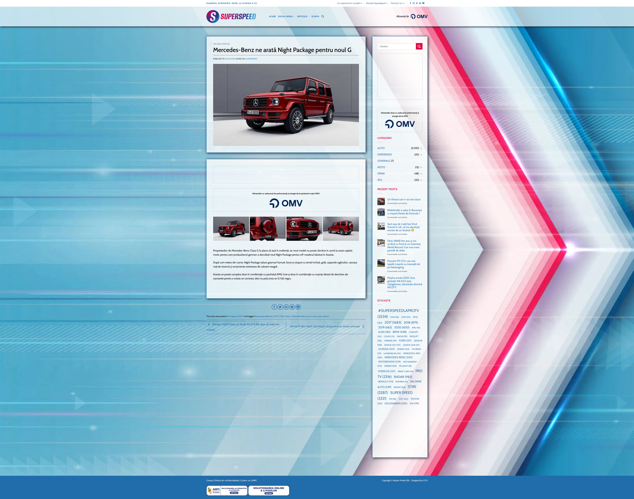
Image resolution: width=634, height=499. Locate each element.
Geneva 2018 (411, 345)
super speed (322, 316)
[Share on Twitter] (280, 307)
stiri (315, 316)
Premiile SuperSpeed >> (376, 3)
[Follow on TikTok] (417, 3)
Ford (405, 340)
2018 (281, 316)
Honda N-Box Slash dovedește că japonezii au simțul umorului (325, 326)
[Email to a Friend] (286, 307)
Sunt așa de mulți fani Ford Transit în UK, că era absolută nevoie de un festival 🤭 (403, 227)
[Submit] (419, 46)
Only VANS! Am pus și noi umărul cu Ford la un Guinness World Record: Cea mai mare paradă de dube (404, 245)
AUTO (381, 148)
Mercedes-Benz (299, 316)
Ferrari (390, 340)
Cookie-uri (245, 480)
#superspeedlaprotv (264, 316)
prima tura (405, 371)
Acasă (272, 16)
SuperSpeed (251, 59)
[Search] (322, 16)
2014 (394, 317)
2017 (276, 316)
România (401, 381)
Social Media (285, 16)
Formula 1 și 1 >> (398, 3)
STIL (379, 180)
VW (414, 403)
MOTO (381, 167)
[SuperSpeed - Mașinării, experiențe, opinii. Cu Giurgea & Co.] (231, 16)
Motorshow (389, 361)
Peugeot (405, 366)
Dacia (402, 336)
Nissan (390, 366)
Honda (403, 349)
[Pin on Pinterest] (292, 307)
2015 (405, 317)
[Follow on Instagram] (414, 3)
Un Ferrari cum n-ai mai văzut (403, 199)
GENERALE (383, 160)
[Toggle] (421, 148)
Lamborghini (392, 353)
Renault (385, 381)
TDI (392, 399)
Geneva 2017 (392, 345)
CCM (425, 480)
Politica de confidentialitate (227, 480)
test (403, 399)
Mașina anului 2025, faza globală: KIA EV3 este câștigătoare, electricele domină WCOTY (404, 282)
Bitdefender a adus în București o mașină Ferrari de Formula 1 (404, 212)
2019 (385, 327)
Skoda (399, 387)
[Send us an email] (420, 3)
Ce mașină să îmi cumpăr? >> (349, 3)
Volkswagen (396, 403)
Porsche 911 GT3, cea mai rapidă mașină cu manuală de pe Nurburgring (403, 264)
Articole (302, 16)
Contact (209, 480)
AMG (416, 327)
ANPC (254, 480)
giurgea (386, 349)
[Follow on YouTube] (423, 3)
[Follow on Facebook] (411, 3)
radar (403, 377)
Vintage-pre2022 (221, 44)
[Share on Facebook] (274, 307)
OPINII (381, 173)
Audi (384, 331)
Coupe (389, 336)
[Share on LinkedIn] (298, 307)
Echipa (315, 16)
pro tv (309, 316)
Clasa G (287, 316)
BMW (400, 331)
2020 (401, 327)
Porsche (386, 371)
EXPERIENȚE (384, 154)
